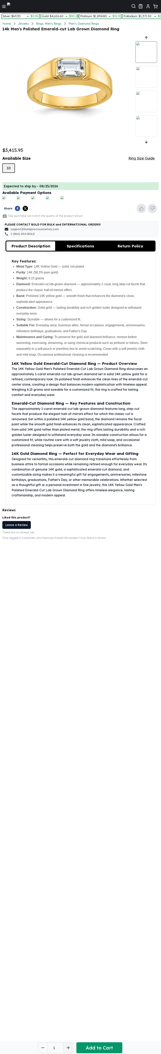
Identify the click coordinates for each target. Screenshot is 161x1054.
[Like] (141, 208)
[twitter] (25, 208)
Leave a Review (16, 525)
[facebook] (17, 208)
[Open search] (133, 5)
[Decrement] (43, 1047)
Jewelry (23, 23)
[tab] (30, 246)
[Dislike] (152, 208)
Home (6, 23)
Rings (40, 23)
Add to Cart (99, 1048)
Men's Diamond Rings (84, 23)
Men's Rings (53, 23)
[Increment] (68, 1047)
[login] (148, 6)
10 (9, 168)
